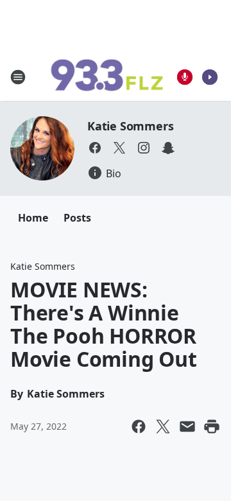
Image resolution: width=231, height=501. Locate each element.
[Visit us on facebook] (95, 147)
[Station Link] (106, 77)
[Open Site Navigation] (18, 77)
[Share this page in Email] (187, 426)
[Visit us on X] (119, 147)
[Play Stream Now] (210, 77)
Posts (77, 218)
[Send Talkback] (185, 77)
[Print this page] (212, 426)
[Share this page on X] (163, 426)
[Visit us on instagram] (143, 147)
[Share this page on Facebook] (139, 426)
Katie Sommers (130, 126)
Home (33, 218)
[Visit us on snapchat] (168, 147)
